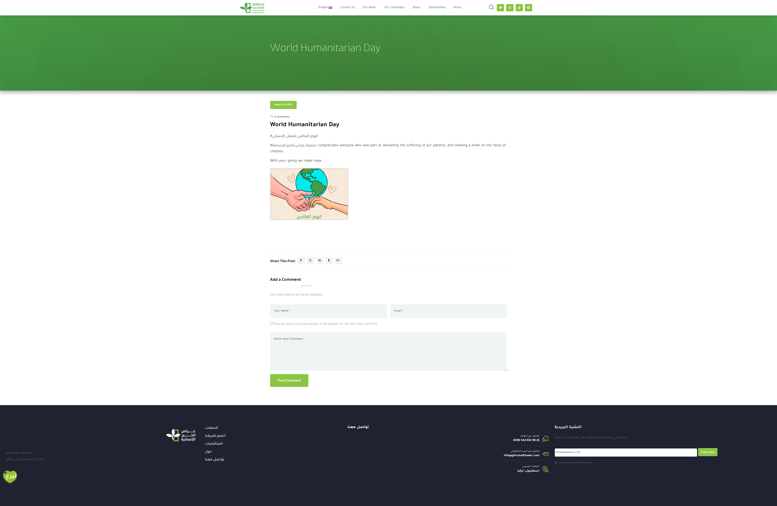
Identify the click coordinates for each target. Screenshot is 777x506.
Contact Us (347, 7)
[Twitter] (500, 7)
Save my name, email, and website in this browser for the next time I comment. (326, 324)
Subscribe (708, 452)
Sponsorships (437, 7)
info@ (508, 455)
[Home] (181, 435)
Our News (369, 7)
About (416, 7)
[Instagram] (509, 7)
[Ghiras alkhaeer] (252, 7)
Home (457, 7)
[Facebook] (528, 7)
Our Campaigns (394, 7)
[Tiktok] (519, 7)
